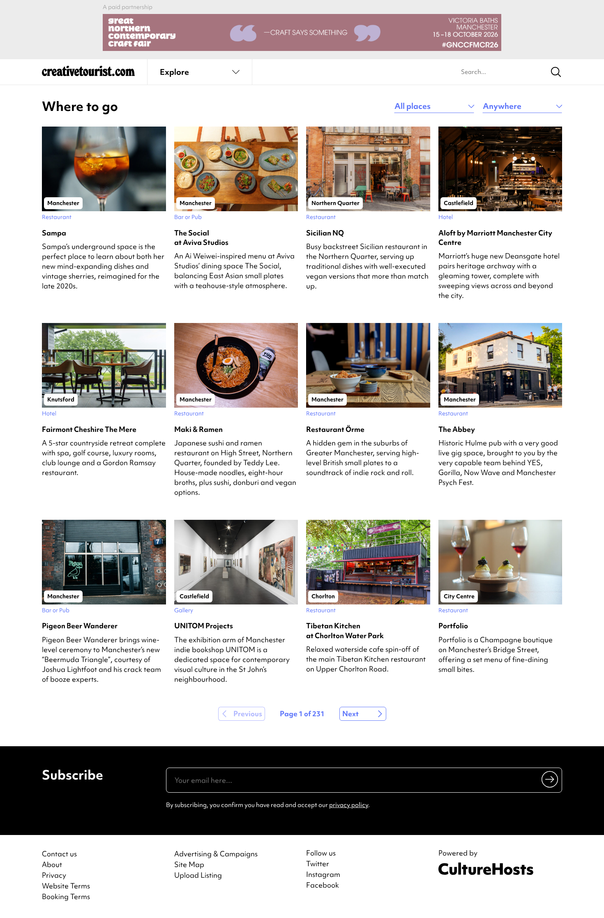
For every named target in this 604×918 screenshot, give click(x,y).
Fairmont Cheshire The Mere (89, 429)
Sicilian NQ (325, 233)
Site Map (189, 864)
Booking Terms (66, 896)
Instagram (323, 874)
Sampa (54, 233)
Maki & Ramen (198, 429)
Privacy (54, 875)
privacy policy (348, 805)
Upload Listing (198, 875)
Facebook (322, 885)
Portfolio (453, 625)
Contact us (59, 854)
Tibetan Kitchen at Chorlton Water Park (345, 630)
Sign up (550, 778)
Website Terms (66, 886)
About (52, 864)
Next (350, 713)
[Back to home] (88, 74)
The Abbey (456, 429)
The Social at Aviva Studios (201, 237)
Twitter (317, 863)
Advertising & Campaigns (216, 854)
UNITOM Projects (203, 625)
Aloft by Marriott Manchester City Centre (495, 237)
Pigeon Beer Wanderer (80, 625)
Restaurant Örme (335, 429)
